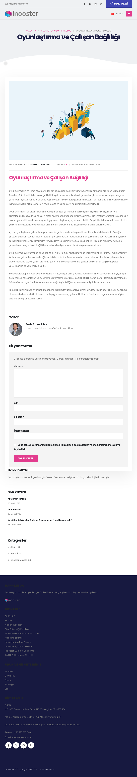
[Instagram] (95, 3)
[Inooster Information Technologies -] (21, 13)
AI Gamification (17, 498)
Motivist (9, 671)
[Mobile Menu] (129, 13)
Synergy (9, 684)
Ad (16, 403)
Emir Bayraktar (36, 324)
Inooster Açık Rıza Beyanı (18, 642)
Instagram (23, 745)
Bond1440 (10, 675)
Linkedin (31, 745)
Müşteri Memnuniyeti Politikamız (22, 633)
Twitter (16, 745)
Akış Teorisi (14, 509)
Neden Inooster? (14, 624)
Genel (13, 553)
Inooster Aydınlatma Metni (19, 646)
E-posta (19, 417)
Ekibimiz (9, 620)
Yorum (18, 366)
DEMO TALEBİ (121, 3)
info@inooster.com (18, 3)
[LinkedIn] (101, 3)
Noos (8, 680)
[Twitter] (90, 3)
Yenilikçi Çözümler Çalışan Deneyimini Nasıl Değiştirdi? (40, 520)
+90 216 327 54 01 (23, 732)
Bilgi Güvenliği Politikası (17, 629)
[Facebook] (84, 3)
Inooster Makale (18, 560)
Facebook (8, 745)
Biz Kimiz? (10, 616)
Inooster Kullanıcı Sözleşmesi (20, 650)
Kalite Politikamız (13, 637)
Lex (6, 688)
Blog (12, 547)
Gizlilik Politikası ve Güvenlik (19, 655)
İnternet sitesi (21, 430)
